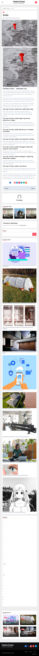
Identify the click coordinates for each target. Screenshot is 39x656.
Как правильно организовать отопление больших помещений (16, 436)
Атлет (32, 188)
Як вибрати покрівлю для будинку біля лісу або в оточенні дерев (16, 408)
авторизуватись (23, 225)
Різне (4, 574)
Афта (28, 214)
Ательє (6, 188)
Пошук (4, 230)
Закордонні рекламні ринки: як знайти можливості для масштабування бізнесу (19, 462)
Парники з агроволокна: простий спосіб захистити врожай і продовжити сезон (19, 303)
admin (21, 200)
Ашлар (17, 214)
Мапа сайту (34, 654)
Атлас (5, 15)
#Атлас (18, 18)
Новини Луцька (19, 1)
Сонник (30, 651)
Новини (4, 563)
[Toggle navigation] (2, 2)
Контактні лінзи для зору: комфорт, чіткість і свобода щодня (15, 475)
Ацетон (5, 214)
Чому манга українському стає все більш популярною (14, 512)
